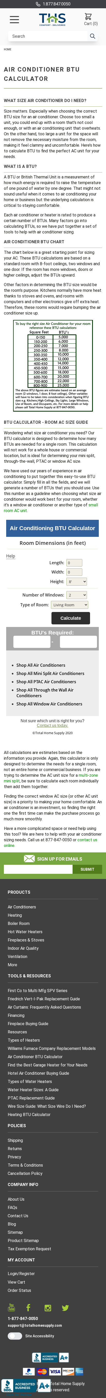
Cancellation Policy (25, 1173)
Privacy (14, 1156)
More (12, 964)
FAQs (12, 1207)
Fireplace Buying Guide (28, 1023)
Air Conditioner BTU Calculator (35, 1056)
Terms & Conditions (25, 1165)
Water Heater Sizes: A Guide (33, 1089)
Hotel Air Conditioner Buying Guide (38, 1073)
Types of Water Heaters (30, 1081)
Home (7, 49)
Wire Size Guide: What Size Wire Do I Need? (47, 1106)
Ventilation (17, 956)
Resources (17, 1032)
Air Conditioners (22, 907)
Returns (15, 1148)
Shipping (15, 1140)
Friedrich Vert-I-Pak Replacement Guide (44, 998)
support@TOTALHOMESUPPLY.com (35, 1325)
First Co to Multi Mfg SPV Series (37, 990)
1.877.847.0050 (56, 4)
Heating (15, 915)
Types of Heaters (24, 1040)
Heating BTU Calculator (29, 1114)
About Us (16, 1199)
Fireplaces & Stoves (26, 940)
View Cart (16, 1282)
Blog (12, 1224)
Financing (16, 1015)
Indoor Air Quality (23, 948)
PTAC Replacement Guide (31, 1098)
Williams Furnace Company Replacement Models (52, 1048)
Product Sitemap (23, 1240)
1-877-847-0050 (23, 1318)
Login (12, 1273)
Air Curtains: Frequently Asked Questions (44, 1007)
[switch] (15, 1336)
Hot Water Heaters (25, 931)
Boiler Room (19, 923)
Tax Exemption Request (29, 1248)
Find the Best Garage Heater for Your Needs (47, 1065)
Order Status (19, 1290)
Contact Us (18, 1215)
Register (27, 1273)
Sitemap (15, 1232)
